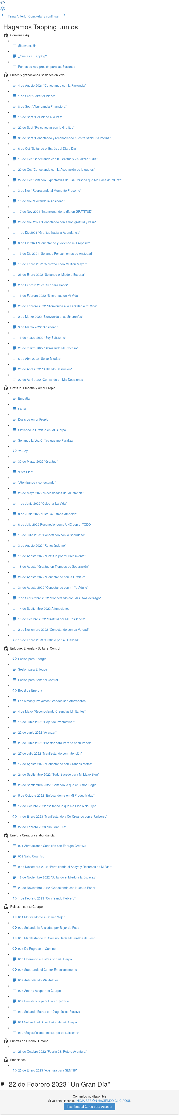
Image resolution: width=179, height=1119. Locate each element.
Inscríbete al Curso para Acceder (89, 1106)
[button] (2, 4)
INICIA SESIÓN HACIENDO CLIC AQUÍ (103, 1100)
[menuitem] (2, 10)
